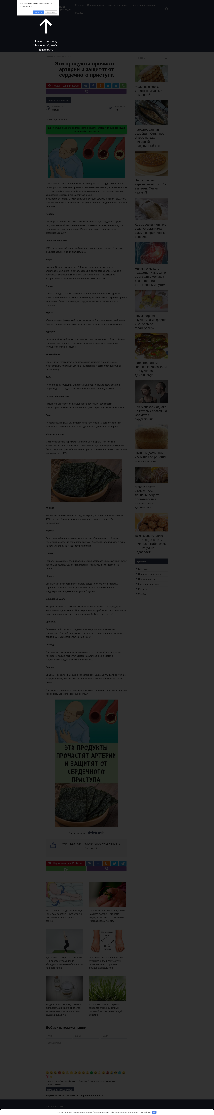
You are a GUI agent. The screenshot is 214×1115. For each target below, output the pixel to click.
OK (154, 1112)
